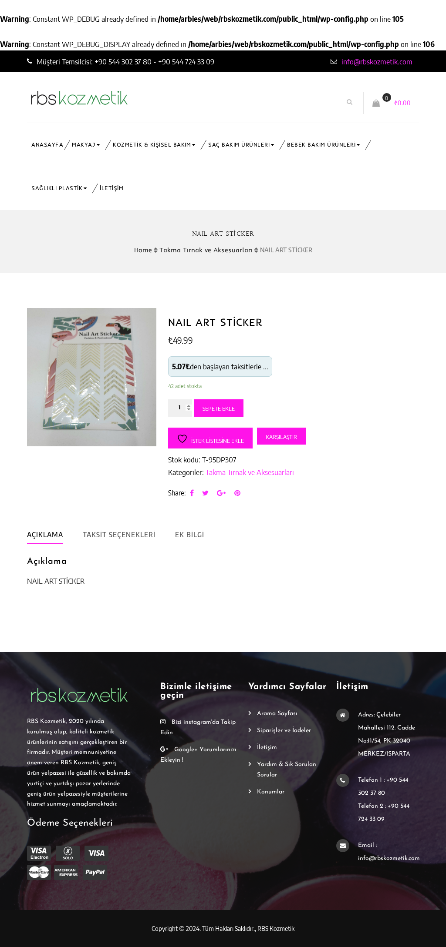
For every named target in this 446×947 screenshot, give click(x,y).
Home (143, 250)
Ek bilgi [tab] (189, 534)
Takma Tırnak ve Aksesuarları (206, 250)
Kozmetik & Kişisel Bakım (152, 144)
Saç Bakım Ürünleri (239, 144)
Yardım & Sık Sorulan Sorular (286, 769)
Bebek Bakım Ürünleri (321, 144)
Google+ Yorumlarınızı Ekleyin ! (198, 754)
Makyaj (83, 144)
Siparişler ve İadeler (284, 730)
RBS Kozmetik (275, 928)
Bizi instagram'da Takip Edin (198, 727)
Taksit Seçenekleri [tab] (119, 534)
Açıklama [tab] (45, 534)
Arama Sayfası (277, 713)
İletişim (111, 188)
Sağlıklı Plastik (56, 188)
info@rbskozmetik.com (376, 61)
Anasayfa (47, 144)
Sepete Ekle (219, 408)
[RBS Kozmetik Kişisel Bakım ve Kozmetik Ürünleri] (130, 97)
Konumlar (270, 792)
